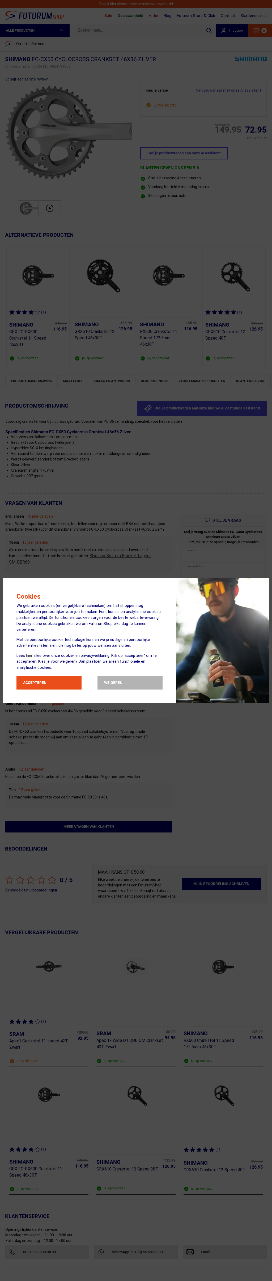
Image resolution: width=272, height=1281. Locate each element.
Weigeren (113, 682)
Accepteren (34, 682)
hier (29, 655)
